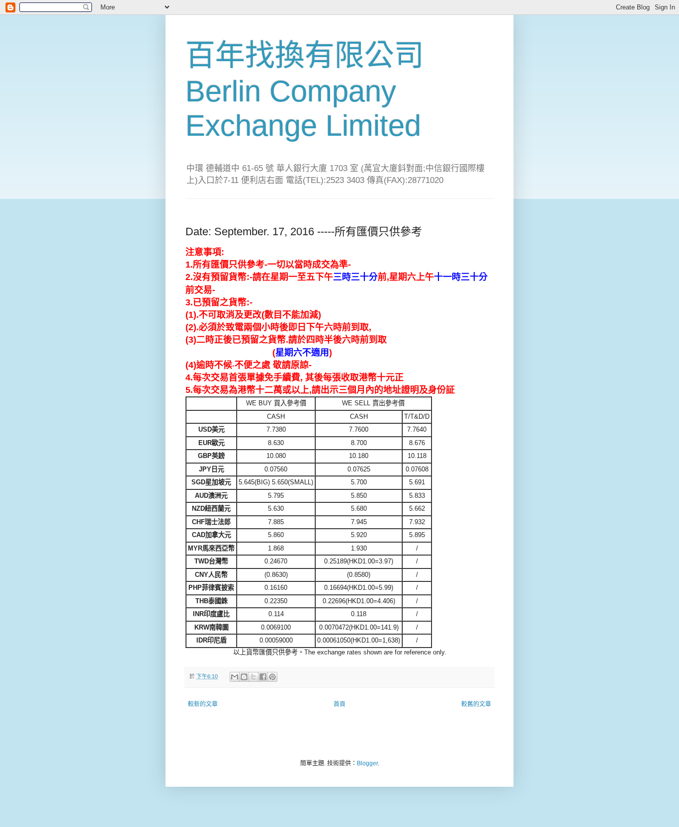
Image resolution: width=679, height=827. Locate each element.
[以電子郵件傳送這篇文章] (235, 677)
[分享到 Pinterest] (272, 677)
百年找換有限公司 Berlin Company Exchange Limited (304, 90)
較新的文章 (203, 704)
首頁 (339, 704)
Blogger (367, 763)
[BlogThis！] (244, 677)
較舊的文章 (476, 704)
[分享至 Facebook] (263, 677)
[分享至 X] (253, 677)
